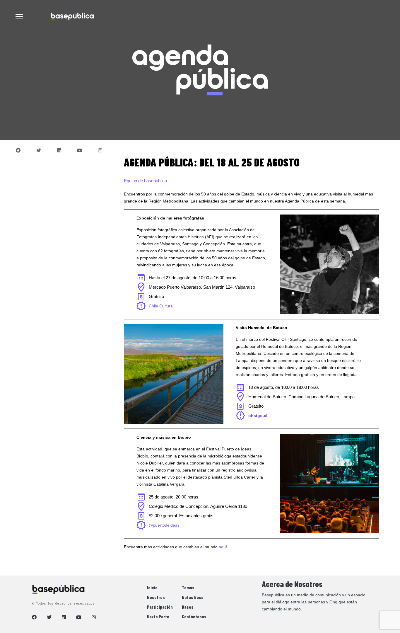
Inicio (152, 587)
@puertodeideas (164, 525)
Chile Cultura (161, 306)
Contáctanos (194, 616)
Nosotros (156, 597)
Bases (188, 606)
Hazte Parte (158, 616)
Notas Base (193, 597)
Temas (188, 587)
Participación (160, 606)
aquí (223, 546)
